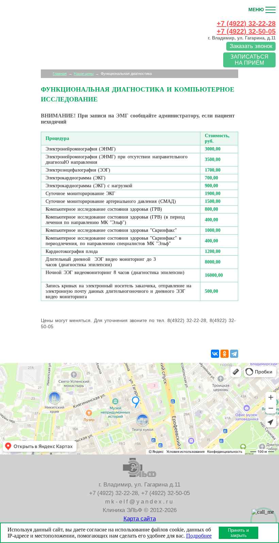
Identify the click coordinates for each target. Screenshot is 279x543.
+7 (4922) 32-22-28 (113, 493)
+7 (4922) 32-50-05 (246, 31)
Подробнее (199, 536)
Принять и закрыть (238, 533)
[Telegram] (234, 354)
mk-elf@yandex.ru (139, 501)
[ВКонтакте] (215, 354)
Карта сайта (140, 518)
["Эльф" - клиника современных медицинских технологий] (37, 40)
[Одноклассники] (224, 354)
